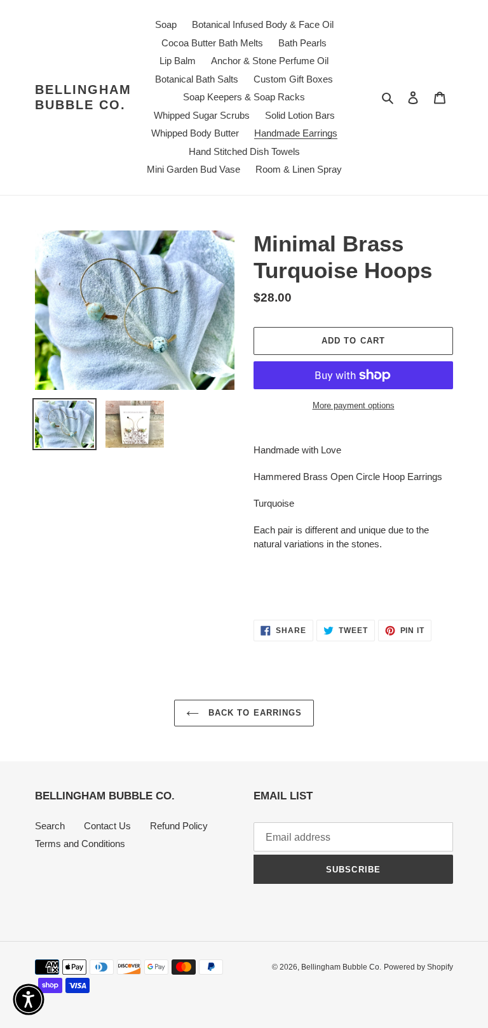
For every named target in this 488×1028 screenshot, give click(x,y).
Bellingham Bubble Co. (83, 97)
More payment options (354, 405)
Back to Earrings (253, 713)
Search (50, 825)
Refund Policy (179, 825)
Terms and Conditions (80, 843)
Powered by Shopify (418, 967)
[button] (28, 999)
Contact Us (107, 825)
